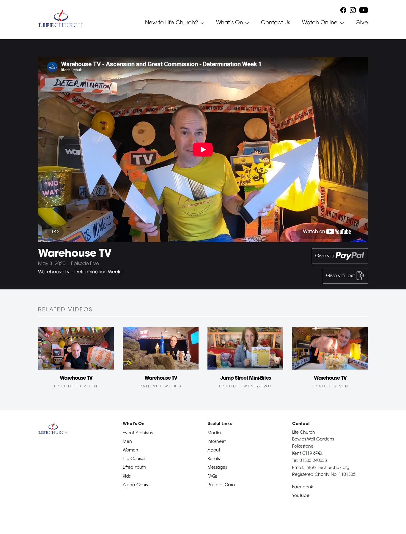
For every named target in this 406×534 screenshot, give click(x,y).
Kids (126, 476)
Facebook (302, 487)
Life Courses (134, 459)
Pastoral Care (221, 485)
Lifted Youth (134, 467)
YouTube (300, 496)
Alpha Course (136, 485)
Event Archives (137, 433)
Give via (325, 256)
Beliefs (213, 459)
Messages (217, 467)
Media (214, 433)
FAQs (212, 476)
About (213, 450)
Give (361, 23)
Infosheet (216, 442)
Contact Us (275, 23)
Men (127, 442)
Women (130, 450)
